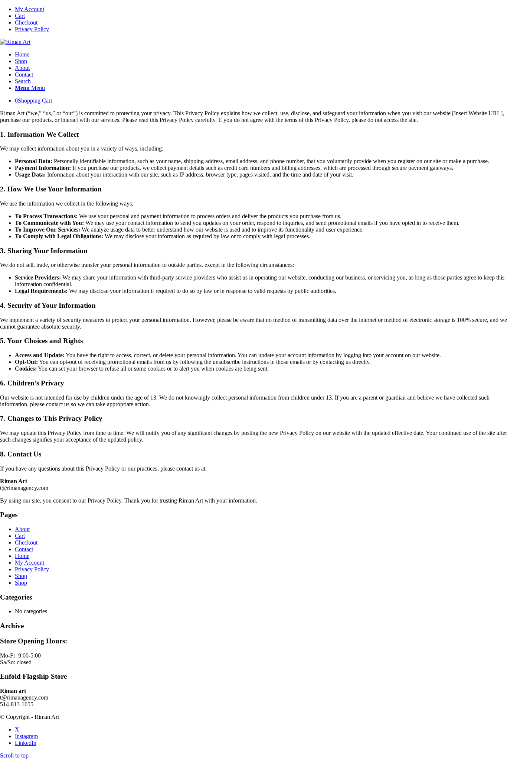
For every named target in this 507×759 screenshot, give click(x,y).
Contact (24, 549)
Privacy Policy (32, 29)
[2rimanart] (15, 42)
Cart (20, 16)
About (22, 529)
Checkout (26, 22)
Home (22, 556)
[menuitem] (261, 9)
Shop (21, 576)
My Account (29, 9)
